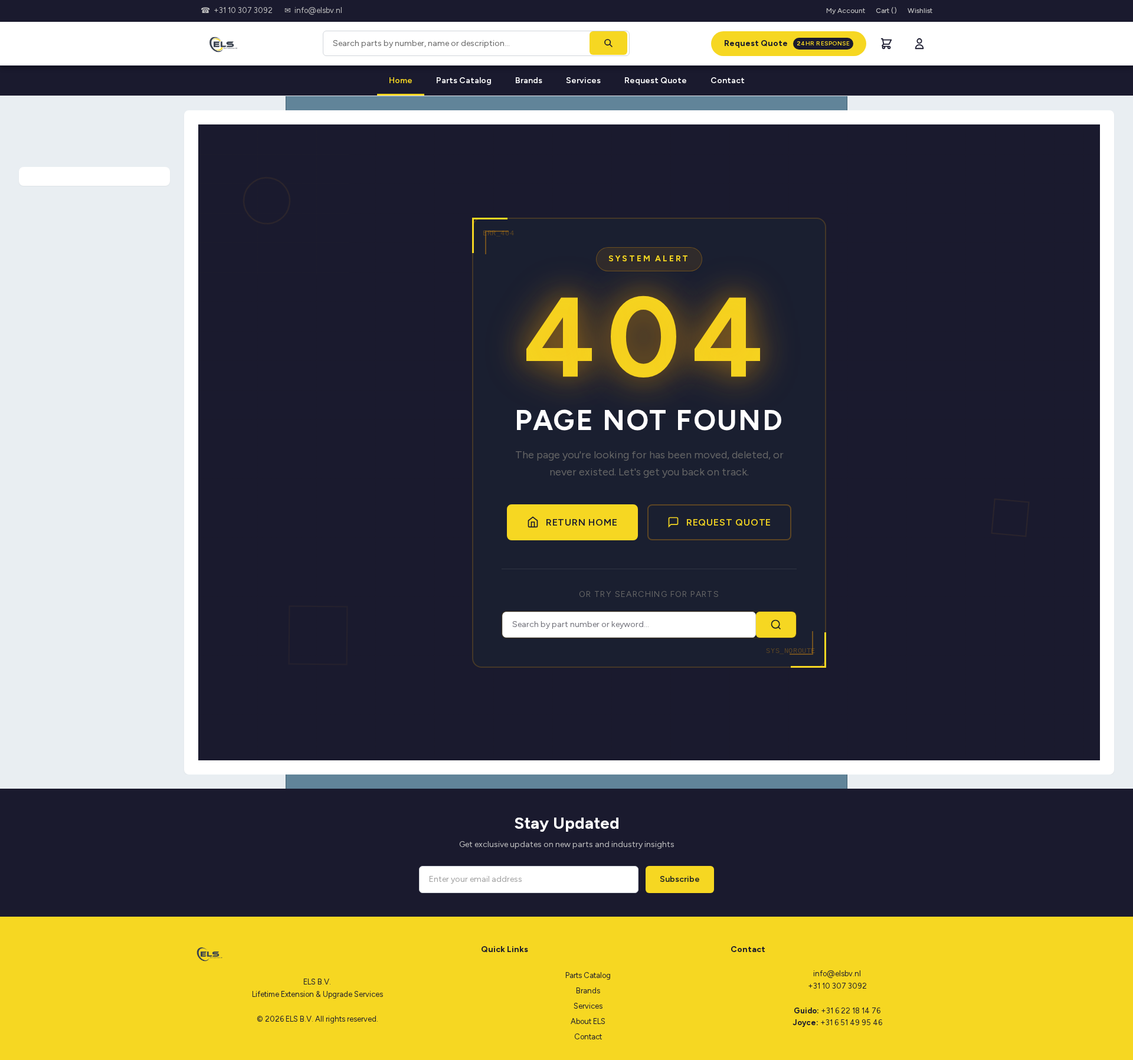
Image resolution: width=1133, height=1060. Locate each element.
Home (400, 81)
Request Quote (787, 43)
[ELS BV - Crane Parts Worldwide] (221, 43)
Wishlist (920, 10)
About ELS (588, 1021)
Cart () (886, 10)
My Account (845, 10)
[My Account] (919, 44)
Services (583, 81)
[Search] (608, 43)
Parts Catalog (464, 81)
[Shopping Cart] (886, 44)
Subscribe (680, 879)
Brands (528, 81)
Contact (727, 81)
